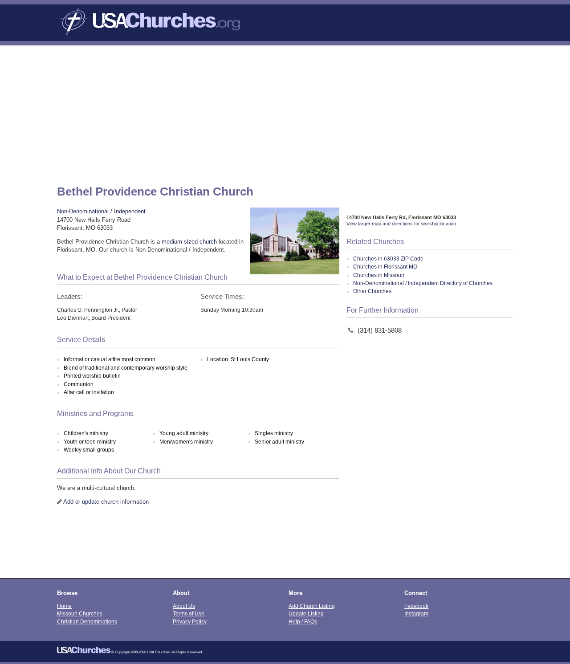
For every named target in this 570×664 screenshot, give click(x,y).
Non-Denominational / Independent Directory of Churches (423, 283)
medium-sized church (189, 241)
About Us (184, 606)
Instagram (416, 613)
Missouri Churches (79, 613)
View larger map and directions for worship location (401, 223)
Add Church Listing (312, 606)
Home (64, 606)
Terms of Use (188, 613)
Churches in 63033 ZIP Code (388, 259)
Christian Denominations (87, 621)
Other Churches (372, 291)
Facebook (416, 606)
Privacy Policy (190, 621)
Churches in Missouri (378, 275)
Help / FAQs (303, 621)
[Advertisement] (285, 112)
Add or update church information (106, 501)
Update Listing (306, 613)
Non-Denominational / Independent (101, 211)
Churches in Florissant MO (385, 267)
